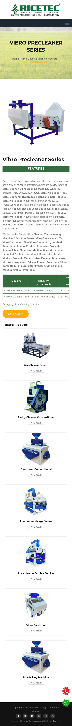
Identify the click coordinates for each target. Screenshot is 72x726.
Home (15, 58)
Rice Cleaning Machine (27, 304)
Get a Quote (15, 314)
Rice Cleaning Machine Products (39, 58)
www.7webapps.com (33, 721)
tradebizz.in (55, 721)
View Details (36, 371)
